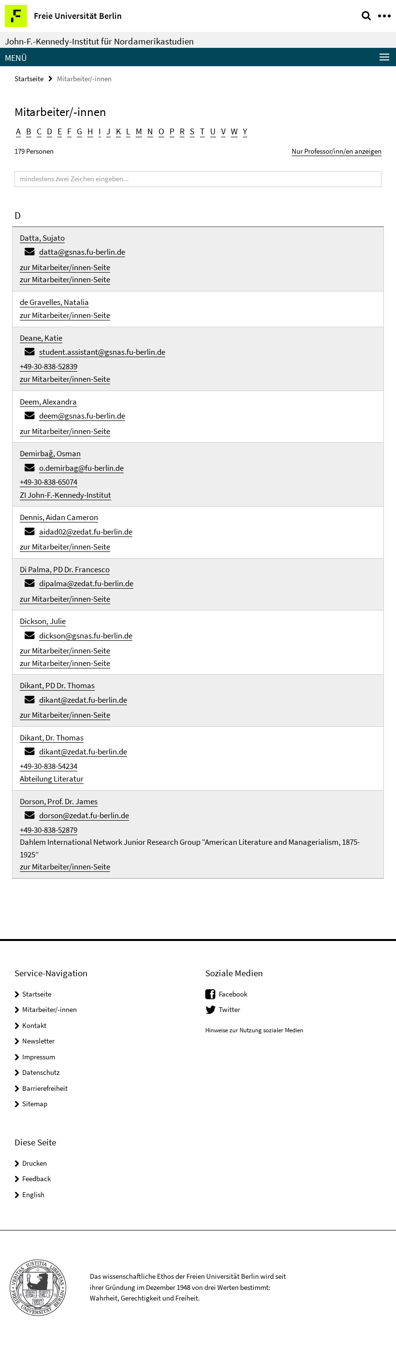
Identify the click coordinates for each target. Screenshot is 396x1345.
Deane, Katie (41, 338)
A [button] (18, 131)
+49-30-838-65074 (48, 482)
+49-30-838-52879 (48, 829)
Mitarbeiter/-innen (49, 1009)
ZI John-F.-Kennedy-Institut (65, 495)
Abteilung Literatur (52, 778)
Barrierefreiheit (45, 1088)
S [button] (192, 131)
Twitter (229, 1009)
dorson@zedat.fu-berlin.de (84, 815)
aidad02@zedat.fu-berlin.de (85, 531)
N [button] (150, 131)
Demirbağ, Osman (50, 453)
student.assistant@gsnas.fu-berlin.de (102, 352)
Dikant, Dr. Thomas (52, 737)
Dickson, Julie (43, 621)
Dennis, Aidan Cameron (59, 517)
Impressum (38, 1056)
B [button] (28, 131)
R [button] (182, 131)
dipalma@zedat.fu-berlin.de (86, 583)
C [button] (39, 131)
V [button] (223, 131)
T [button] (202, 131)
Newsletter (38, 1040)
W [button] (234, 131)
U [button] (213, 131)
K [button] (118, 131)
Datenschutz (40, 1072)
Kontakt (34, 1025)
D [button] (49, 131)
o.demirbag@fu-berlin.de (81, 468)
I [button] (100, 131)
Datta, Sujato (42, 237)
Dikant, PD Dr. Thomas (57, 685)
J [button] (108, 131)
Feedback (36, 1178)
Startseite (28, 78)
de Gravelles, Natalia (54, 302)
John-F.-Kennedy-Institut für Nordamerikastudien (99, 41)
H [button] (90, 131)
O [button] (161, 131)
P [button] (172, 131)
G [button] (79, 131)
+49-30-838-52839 (48, 366)
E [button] (59, 131)
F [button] (69, 131)
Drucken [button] (34, 1163)
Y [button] (245, 131)
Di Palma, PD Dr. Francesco (65, 569)
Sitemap (34, 1103)
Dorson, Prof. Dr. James (59, 801)
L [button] (128, 131)
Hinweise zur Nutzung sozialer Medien (254, 1030)
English (33, 1194)
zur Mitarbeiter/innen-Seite (65, 267)
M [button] (139, 131)
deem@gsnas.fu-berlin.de (82, 415)
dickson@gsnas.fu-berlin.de (85, 635)
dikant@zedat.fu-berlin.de (83, 699)
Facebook (233, 993)
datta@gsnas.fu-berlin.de (82, 251)
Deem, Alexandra (48, 401)
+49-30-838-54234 (48, 766)
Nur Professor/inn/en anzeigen (337, 151)
